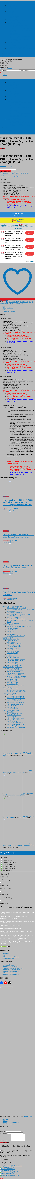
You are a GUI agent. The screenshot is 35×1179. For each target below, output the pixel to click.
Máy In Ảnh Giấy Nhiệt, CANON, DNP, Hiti (18, 302)
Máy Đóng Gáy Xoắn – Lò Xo (15, 704)
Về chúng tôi (6, 55)
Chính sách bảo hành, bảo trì (11, 971)
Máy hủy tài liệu (14, 41)
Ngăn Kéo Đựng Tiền (13, 651)
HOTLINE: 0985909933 (22, 173)
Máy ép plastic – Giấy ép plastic (18, 27)
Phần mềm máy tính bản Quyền (15, 685)
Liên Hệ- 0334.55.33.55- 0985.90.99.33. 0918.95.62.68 (18, 56)
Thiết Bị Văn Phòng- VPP (14, 24)
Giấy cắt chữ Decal (12, 716)
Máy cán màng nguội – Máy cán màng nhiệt (22, 28)
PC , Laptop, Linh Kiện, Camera (12, 674)
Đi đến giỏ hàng (17, 1166)
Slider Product (7, 687)
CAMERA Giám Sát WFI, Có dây (16, 677)
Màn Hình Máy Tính (12, 682)
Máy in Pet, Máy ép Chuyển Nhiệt (16, 727)
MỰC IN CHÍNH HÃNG (14, 22)
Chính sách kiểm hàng (9, 973)
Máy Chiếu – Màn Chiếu (13, 701)
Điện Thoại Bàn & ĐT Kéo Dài (15, 696)
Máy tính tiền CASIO (12, 708)
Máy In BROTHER (12, 19)
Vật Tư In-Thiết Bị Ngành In (11, 710)
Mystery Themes (28, 1116)
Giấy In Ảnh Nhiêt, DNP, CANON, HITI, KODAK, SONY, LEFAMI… (18, 614)
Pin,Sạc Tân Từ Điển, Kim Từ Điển (16, 691)
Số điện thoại (3, 1133)
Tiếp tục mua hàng (6, 1166)
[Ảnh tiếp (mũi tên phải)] (2, 1178)
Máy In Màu (13, 10)
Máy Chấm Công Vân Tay (14, 645)
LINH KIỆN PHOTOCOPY (15, 699)
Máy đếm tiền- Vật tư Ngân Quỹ (15, 702)
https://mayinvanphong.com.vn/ (16, 199)
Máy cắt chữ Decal (12, 721)
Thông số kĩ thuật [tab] (8, 308)
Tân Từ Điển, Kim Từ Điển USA (12, 688)
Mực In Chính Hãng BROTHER (16, 659)
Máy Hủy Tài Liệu (12, 705)
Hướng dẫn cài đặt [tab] (8, 309)
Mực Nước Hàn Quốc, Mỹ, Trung (16, 673)
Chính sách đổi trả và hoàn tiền (11, 969)
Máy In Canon (11, 5)
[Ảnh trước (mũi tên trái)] (0, 1178)
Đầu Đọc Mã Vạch (12, 640)
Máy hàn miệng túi (15, 34)
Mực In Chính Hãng (8, 656)
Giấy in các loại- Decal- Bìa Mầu (16, 698)
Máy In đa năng (14, 16)
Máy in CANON (11, 629)
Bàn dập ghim (14, 33)
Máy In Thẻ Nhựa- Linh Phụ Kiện (16, 636)
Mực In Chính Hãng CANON (15, 660)
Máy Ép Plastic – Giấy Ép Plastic (16, 724)
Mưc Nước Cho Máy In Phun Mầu (12, 667)
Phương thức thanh (8, 965)
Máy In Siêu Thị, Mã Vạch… (11, 639)
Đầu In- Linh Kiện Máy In (14, 715)
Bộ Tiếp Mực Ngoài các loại (14, 713)
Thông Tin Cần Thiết (9, 53)
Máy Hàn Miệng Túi (12, 726)
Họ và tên (2, 1131)
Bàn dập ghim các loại (13, 695)
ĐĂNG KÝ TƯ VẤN (7, 173)
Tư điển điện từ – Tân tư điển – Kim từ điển (22, 25)
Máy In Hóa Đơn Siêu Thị (14, 646)
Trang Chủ (6, 2)
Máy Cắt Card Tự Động (13, 719)
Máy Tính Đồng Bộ (12, 684)
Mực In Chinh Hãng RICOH (14, 665)
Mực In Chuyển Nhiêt (13, 668)
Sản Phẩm (6, 3)
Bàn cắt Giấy (10, 712)
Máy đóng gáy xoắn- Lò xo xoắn (19, 39)
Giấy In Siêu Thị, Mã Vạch (14, 643)
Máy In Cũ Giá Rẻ (8, 637)
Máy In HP (10, 13)
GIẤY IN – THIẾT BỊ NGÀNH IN (16, 42)
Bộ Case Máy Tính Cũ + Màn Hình (16, 676)
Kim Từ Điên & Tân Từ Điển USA (16, 690)
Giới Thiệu (6, 953)
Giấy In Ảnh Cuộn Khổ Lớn (18, 44)
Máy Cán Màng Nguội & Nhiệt (15, 718)
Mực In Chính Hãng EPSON (15, 662)
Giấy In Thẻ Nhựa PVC (13, 623)
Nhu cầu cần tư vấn (5, 1141)
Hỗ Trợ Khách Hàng (9, 51)
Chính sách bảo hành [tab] (9, 311)
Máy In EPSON (11, 11)
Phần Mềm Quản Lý (12, 653)
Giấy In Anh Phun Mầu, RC (14, 617)
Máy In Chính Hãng (8, 625)
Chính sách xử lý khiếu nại (10, 966)
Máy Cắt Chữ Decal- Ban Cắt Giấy (16, 722)
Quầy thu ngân (11, 654)
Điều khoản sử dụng (8, 958)
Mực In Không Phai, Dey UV (15, 670)
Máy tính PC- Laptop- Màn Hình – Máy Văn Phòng (21, 48)
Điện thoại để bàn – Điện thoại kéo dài (20, 36)
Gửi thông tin (5, 1142)
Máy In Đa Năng (14, 6)
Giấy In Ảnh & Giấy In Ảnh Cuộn (12, 606)
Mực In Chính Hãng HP (13, 663)
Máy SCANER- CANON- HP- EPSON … (18, 20)
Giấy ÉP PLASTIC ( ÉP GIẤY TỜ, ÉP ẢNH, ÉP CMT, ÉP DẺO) (21, 46)
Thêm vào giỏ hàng (5, 171)
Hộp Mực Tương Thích (13, 657)
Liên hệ (5, 955)
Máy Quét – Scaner (12, 707)
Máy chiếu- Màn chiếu (16, 38)
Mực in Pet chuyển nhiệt (13, 671)
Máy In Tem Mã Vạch (13, 648)
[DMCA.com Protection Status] (5, 947)
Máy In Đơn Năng (15, 8)
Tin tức (5, 50)
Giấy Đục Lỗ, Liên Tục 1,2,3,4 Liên (16, 608)
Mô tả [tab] (5, 306)
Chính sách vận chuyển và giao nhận (13, 968)
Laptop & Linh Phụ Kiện (13, 679)
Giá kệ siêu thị (11, 642)
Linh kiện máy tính (12, 681)
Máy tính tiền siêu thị (12, 650)
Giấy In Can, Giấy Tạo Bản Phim (16, 619)
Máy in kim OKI (11, 634)
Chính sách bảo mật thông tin (11, 957)
